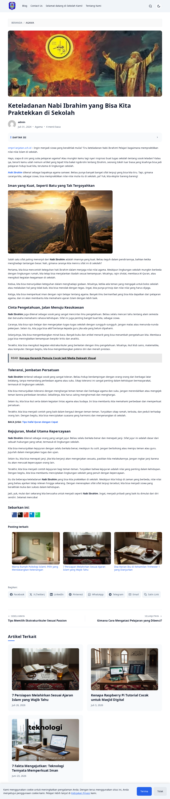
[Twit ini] (20, 514)
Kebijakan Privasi (80, 793)
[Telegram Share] (31, 514)
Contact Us (36, 5)
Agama (39, 126)
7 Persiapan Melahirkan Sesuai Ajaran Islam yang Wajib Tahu (84, 568)
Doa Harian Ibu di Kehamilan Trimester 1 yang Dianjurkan (137, 568)
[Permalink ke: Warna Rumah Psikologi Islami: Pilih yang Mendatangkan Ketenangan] (36, 548)
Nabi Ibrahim (15, 172)
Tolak (160, 791)
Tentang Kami (93, 5)
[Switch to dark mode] (158, 6)
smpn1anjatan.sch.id (19, 147)
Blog (24, 5)
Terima (144, 791)
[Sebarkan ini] (14, 514)
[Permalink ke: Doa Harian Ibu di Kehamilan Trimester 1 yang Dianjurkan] (138, 548)
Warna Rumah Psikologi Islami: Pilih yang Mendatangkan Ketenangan (35, 568)
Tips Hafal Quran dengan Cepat (40, 421)
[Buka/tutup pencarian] (150, 6)
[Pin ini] (26, 514)
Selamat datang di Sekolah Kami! (64, 5)
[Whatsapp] (37, 514)
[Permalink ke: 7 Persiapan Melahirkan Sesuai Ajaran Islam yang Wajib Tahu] (87, 548)
